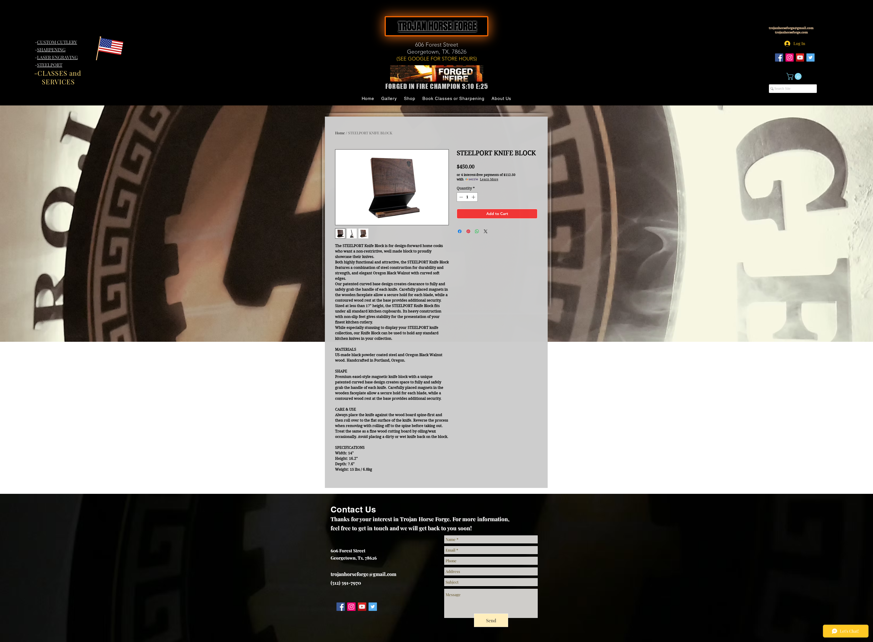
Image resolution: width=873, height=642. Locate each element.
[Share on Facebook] (459, 231)
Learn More (489, 179)
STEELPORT (49, 65)
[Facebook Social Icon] (779, 57)
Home (340, 132)
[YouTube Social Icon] (800, 57)
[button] (794, 76)
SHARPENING (51, 49)
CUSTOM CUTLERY (57, 42)
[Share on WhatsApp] (477, 231)
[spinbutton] (467, 197)
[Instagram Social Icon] (789, 57)
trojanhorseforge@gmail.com (791, 28)
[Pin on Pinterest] (468, 231)
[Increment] (474, 197)
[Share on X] (485, 231)
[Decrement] (460, 197)
